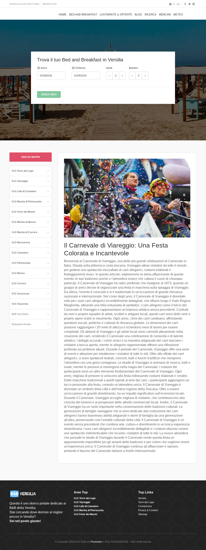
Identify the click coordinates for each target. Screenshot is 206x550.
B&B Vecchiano (20, 314)
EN (178, 4)
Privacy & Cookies (148, 510)
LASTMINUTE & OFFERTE (116, 14)
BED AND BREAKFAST (83, 14)
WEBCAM (165, 14)
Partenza (80, 68)
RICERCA (150, 14)
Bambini (133, 68)
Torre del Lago (146, 502)
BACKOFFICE (50, 4)
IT (174, 4)
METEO (178, 14)
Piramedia (96, 541)
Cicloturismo (145, 506)
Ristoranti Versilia (21, 324)
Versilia (142, 498)
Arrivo (43, 68)
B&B (22, 170)
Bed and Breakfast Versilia (25, 14)
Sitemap (142, 514)
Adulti (109, 68)
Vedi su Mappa (30, 157)
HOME (63, 14)
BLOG (138, 14)
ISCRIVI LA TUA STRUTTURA (24, 4)
